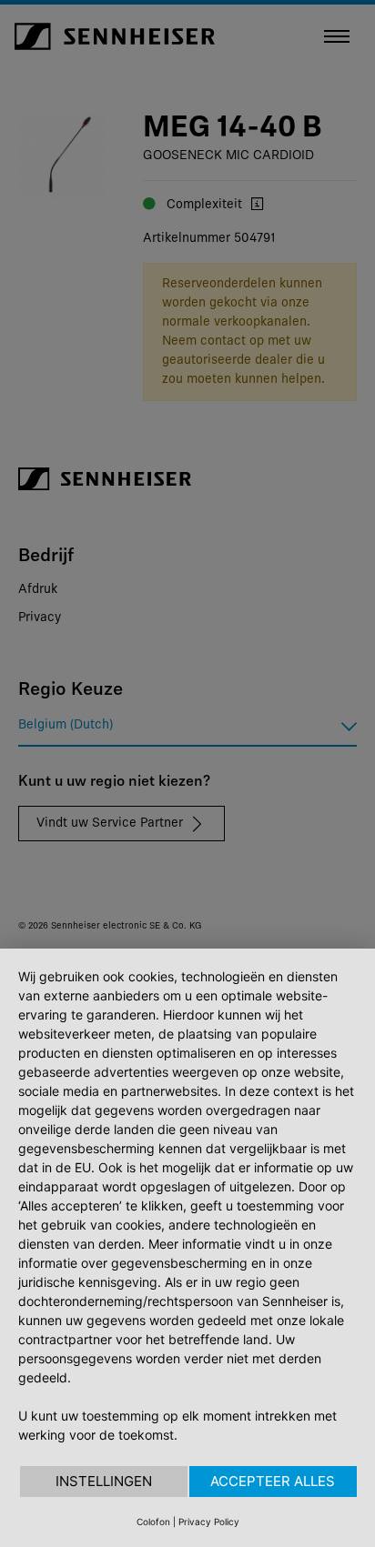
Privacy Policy (208, 1521)
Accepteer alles (272, 1481)
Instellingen (104, 1481)
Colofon (153, 1521)
